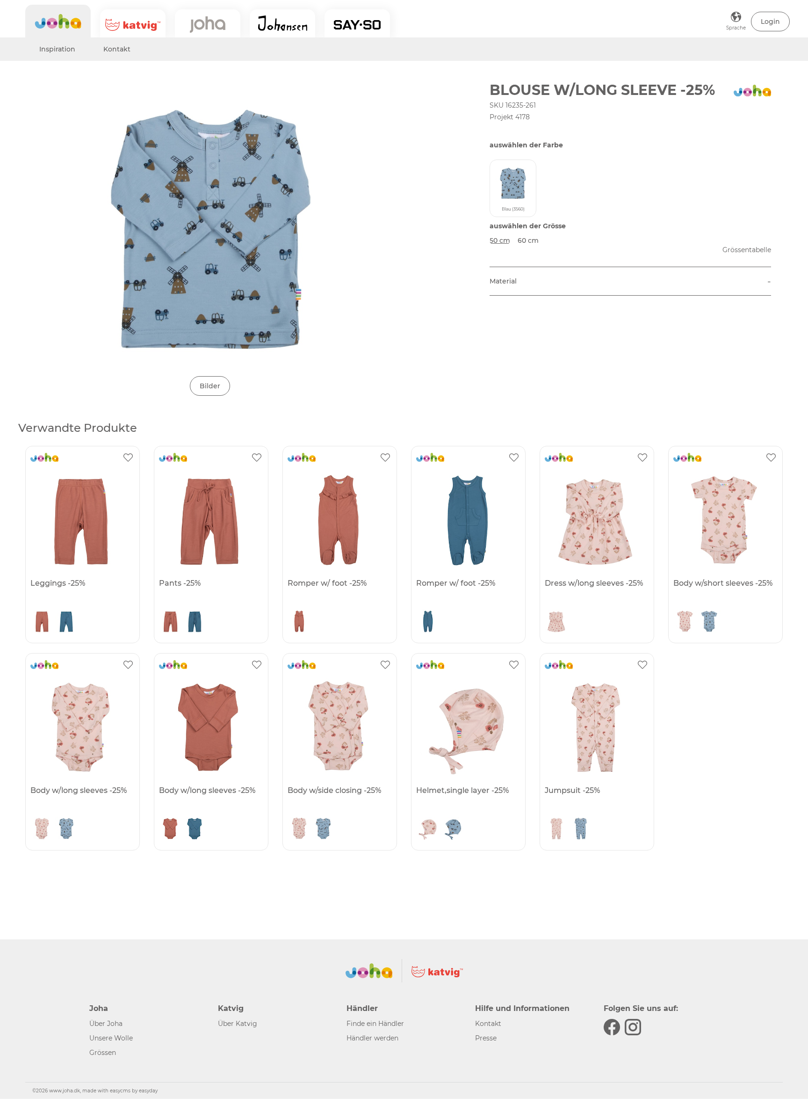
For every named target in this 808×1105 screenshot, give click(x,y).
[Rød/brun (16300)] (42, 624)
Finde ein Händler (375, 1023)
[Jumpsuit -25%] (596, 727)
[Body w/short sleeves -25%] (724, 520)
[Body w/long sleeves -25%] (81, 727)
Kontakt (116, 49)
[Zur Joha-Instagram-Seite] (633, 1027)
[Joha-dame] (207, 23)
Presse (486, 1038)
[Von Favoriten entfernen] (128, 457)
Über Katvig (237, 1023)
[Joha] (58, 21)
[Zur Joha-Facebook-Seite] (612, 1027)
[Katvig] (133, 23)
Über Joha (106, 1023)
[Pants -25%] (210, 520)
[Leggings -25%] (81, 520)
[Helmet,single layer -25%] (467, 727)
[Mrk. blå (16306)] (66, 624)
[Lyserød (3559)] (556, 624)
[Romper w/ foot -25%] (339, 520)
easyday (148, 1091)
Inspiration (57, 49)
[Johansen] (282, 23)
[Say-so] (357, 23)
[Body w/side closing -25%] (339, 727)
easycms (120, 1091)
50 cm (500, 240)
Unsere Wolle (111, 1038)
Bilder (210, 386)
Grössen (102, 1052)
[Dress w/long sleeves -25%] (596, 520)
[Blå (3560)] (709, 624)
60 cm (528, 240)
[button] (770, 21)
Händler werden (372, 1038)
